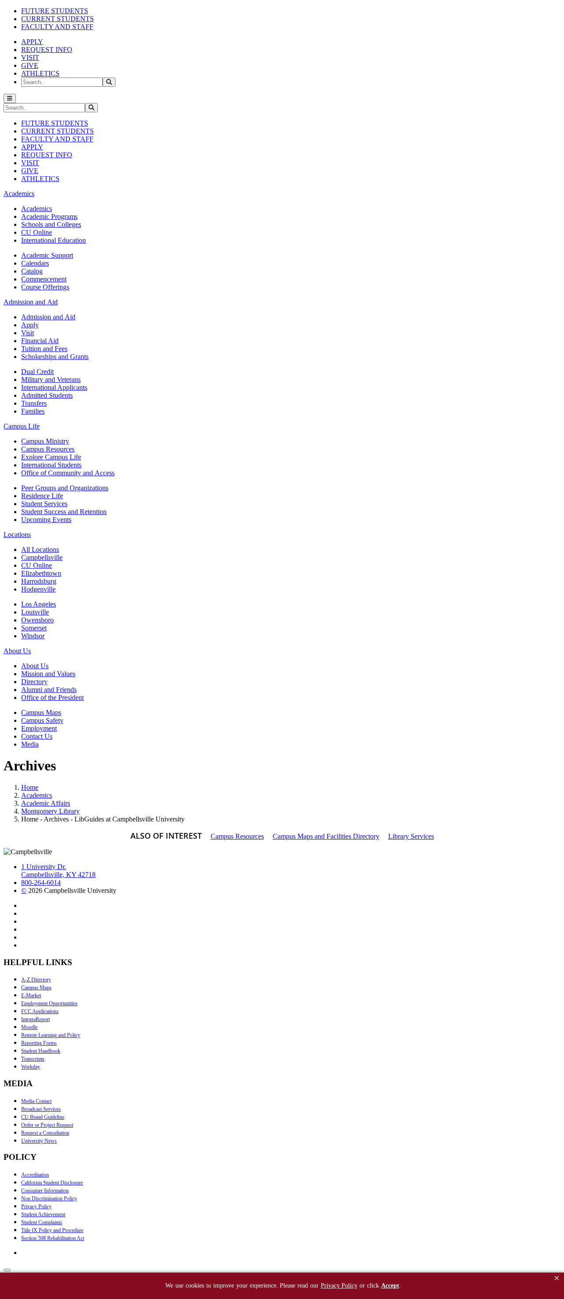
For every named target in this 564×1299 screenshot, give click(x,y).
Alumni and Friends (49, 689)
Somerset (34, 628)
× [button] (557, 1278)
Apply (30, 325)
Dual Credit (37, 371)
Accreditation (35, 1175)
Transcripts (33, 1059)
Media (30, 744)
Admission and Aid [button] (31, 302)
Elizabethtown (41, 573)
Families (33, 411)
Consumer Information (45, 1191)
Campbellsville (42, 557)
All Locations (40, 549)
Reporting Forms (39, 1043)
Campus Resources (47, 449)
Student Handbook (40, 1051)
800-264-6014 (41, 882)
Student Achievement (43, 1214)
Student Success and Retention (64, 511)
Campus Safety (42, 720)
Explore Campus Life (51, 457)
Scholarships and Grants (55, 356)
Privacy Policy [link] (339, 1285)
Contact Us (36, 736)
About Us (34, 666)
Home (29, 787)
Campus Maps (41, 712)
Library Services (411, 836)
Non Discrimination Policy (49, 1198)
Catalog (32, 271)
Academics (36, 208)
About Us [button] (17, 651)
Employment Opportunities (49, 1003)
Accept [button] (390, 1285)
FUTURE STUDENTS (54, 11)
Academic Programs (49, 216)
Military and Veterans (51, 379)
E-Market (31, 995)
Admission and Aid (48, 317)
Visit (27, 333)
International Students (51, 465)
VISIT (30, 57)
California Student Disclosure (52, 1183)
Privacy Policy (36, 1206)
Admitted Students (47, 395)
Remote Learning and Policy (50, 1035)
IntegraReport (35, 1019)
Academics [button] (19, 193)
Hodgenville (38, 589)
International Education (53, 240)
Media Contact (36, 1101)
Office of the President (52, 697)
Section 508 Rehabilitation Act (52, 1238)
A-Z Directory (36, 980)
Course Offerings (45, 287)
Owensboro (37, 620)
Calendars (35, 263)
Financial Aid (40, 340)
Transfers (34, 403)
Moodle (29, 1027)
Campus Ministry (45, 441)
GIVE (29, 65)
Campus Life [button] (22, 426)
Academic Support (47, 255)
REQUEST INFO (46, 49)
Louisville (35, 612)
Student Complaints (41, 1222)
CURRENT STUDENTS (57, 18)
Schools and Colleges (51, 224)
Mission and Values (48, 673)
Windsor (33, 636)
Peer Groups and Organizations (64, 488)
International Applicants (54, 387)
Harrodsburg (38, 581)
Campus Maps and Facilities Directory (326, 836)
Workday (30, 1067)
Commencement (44, 279)
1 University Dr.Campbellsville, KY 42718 (58, 870)
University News (39, 1141)
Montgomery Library (50, 811)
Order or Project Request (47, 1125)
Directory (34, 681)
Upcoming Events (46, 519)
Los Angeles (38, 604)
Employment (39, 728)
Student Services (44, 503)
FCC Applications (40, 1011)
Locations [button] (17, 534)
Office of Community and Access (68, 473)
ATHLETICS (40, 73)
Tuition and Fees (44, 348)
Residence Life (42, 496)
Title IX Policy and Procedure (52, 1230)
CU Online (36, 232)
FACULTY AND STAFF (57, 26)
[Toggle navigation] (10, 98)
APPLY (32, 41)
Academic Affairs (45, 803)
